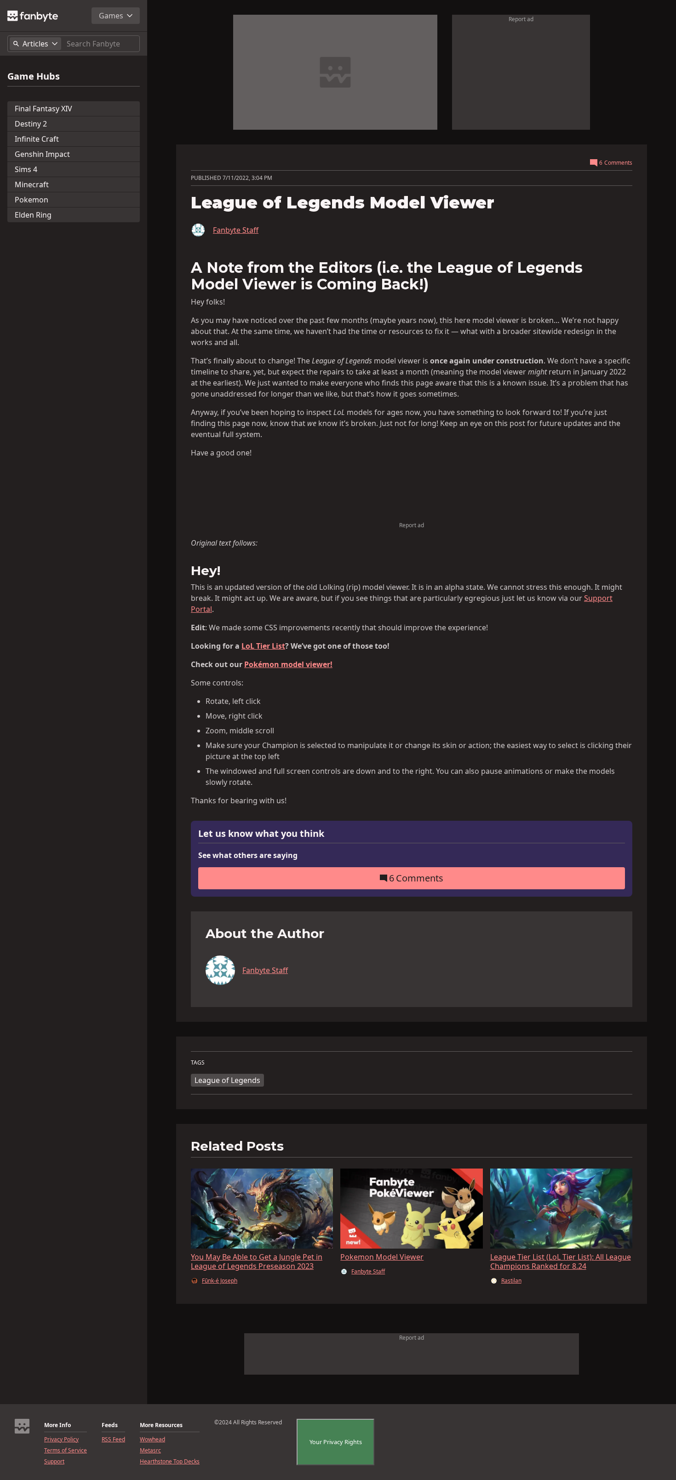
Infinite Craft (37, 139)
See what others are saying (248, 855)
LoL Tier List (263, 646)
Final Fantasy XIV (43, 109)
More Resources (161, 1425)
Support (54, 1461)
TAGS (198, 1062)
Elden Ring (33, 215)
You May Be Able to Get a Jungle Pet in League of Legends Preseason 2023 (256, 1261)
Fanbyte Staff (235, 230)
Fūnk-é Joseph (219, 1280)
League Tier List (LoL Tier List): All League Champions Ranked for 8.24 (560, 1261)
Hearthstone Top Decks (170, 1461)
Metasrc (150, 1450)
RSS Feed (113, 1439)
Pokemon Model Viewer (382, 1256)
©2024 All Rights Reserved (248, 1422)
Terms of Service (65, 1450)
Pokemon (31, 200)
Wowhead (152, 1439)
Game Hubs (33, 76)
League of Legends (227, 1080)
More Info (57, 1425)
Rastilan (511, 1280)
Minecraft (32, 184)
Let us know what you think (261, 834)
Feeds (110, 1425)
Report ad (521, 19)
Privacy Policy (61, 1439)
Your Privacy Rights (335, 1442)
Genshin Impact (42, 154)
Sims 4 (26, 169)
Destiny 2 (31, 124)
